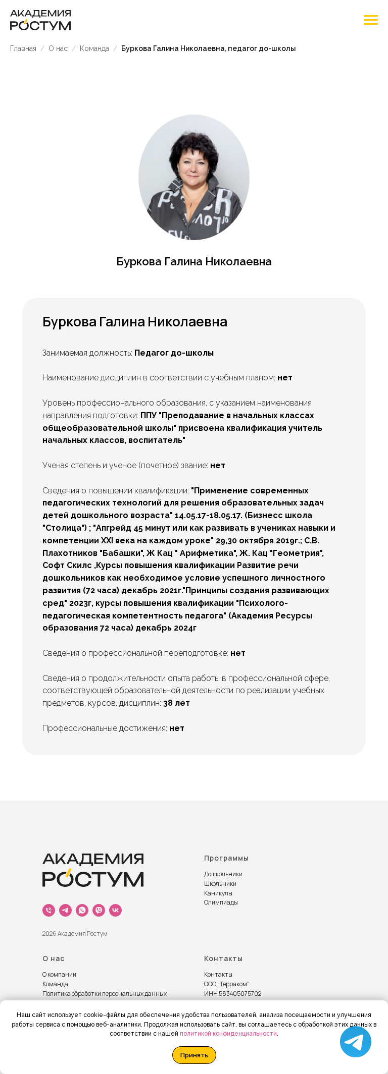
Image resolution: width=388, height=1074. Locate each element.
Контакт (216, 974)
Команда (94, 48)
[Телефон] (48, 910)
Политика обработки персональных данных (104, 993)
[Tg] (65, 910)
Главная (23, 48)
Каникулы (218, 893)
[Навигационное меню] (371, 20)
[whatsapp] (82, 910)
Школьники (220, 883)
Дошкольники (223, 874)
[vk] (115, 910)
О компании (59, 974)
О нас (58, 48)
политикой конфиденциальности (228, 1033)
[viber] (98, 910)
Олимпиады (221, 902)
